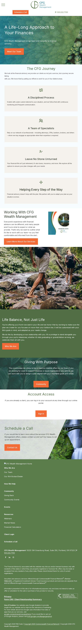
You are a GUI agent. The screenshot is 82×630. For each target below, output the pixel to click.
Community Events (11, 500)
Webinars (8, 519)
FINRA (6, 581)
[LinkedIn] (9, 557)
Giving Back (9, 495)
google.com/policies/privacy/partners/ (17, 614)
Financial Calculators (12, 527)
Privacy (7, 596)
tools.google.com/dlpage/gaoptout (39, 616)
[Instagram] (13, 557)
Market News (9, 523)
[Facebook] (5, 557)
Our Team (8, 472)
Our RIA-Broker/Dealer (13, 476)
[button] (20, 12)
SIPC (10, 581)
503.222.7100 (61, 12)
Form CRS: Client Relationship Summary (23, 599)
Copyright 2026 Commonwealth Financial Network (41, 624)
